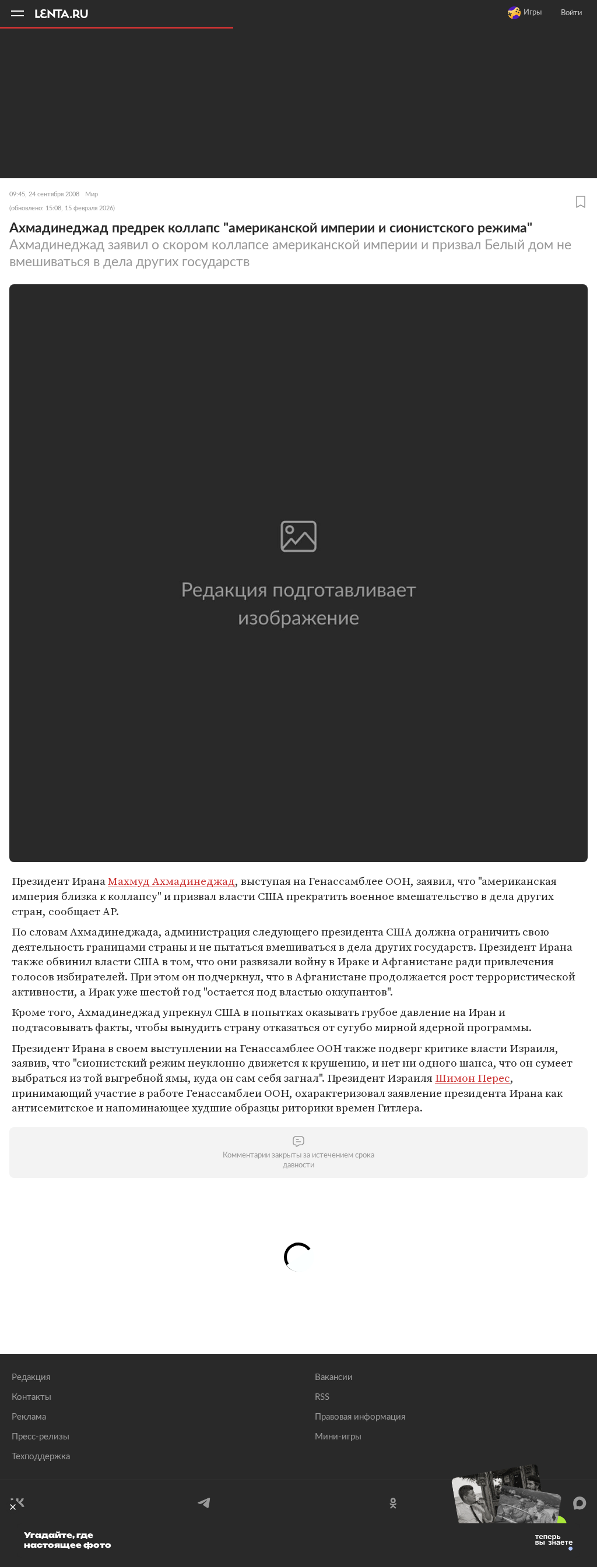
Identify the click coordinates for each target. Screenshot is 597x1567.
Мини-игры (338, 1436)
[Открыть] (579, 1503)
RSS (322, 1397)
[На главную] (67, 13)
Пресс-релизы (40, 1436)
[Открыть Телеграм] (204, 1503)
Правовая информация (360, 1417)
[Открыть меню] (17, 13)
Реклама (29, 1417)
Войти (571, 13)
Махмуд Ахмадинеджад (171, 880)
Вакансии (334, 1377)
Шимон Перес (472, 1077)
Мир (91, 194)
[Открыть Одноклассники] (392, 1503)
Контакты (31, 1397)
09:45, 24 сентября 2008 (44, 194)
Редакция (31, 1377)
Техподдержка (41, 1456)
